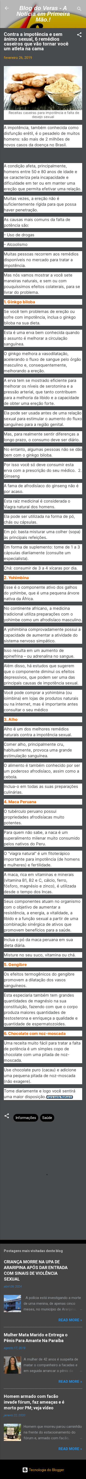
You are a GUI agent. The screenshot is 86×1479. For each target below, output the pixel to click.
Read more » (70, 1320)
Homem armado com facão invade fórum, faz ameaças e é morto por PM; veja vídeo (34, 1402)
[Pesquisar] (79, 9)
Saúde (47, 1118)
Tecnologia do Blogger (46, 1470)
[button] (79, 35)
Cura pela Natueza (59, 1097)
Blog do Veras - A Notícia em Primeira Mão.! (43, 14)
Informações (26, 1118)
